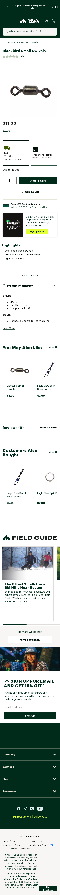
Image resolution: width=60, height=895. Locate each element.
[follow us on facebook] (20, 808)
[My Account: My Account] (46, 21)
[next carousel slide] (52, 7)
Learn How (43, 207)
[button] (15, 170)
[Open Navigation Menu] (6, 21)
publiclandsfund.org (24, 888)
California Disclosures (20, 849)
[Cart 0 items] (53, 21)
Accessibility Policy (11, 845)
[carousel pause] (56, 7)
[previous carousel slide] (7, 7)
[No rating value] (12, 56)
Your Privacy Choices (39, 845)
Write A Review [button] (48, 427)
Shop (6, 779)
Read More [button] (9, 328)
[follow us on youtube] (40, 808)
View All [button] (53, 347)
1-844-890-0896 (14, 869)
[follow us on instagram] (26, 808)
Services (8, 766)
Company (9, 754)
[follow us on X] (33, 808)
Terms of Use (9, 841)
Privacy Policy (36, 841)
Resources (9, 791)
